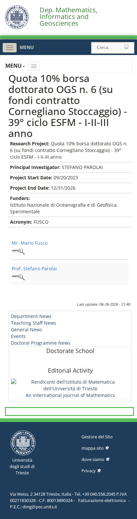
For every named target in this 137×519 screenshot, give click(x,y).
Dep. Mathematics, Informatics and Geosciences (68, 17)
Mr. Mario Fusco (30, 243)
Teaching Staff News (33, 323)
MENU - (15, 65)
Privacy (88, 471)
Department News (31, 316)
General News (26, 329)
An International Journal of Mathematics (70, 395)
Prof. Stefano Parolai (34, 268)
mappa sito (92, 448)
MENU (27, 47)
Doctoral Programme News (40, 343)
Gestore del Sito (97, 437)
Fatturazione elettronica (102, 500)
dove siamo (92, 459)
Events (18, 336)
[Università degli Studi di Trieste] (17, 27)
